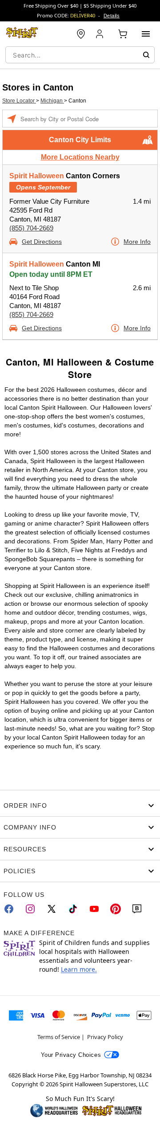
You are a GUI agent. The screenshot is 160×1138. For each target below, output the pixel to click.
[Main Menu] (146, 34)
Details (112, 15)
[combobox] (80, 55)
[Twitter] (51, 909)
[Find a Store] (81, 34)
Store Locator (19, 101)
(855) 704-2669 (31, 228)
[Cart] (123, 33)
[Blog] (137, 909)
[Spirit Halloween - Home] (22, 34)
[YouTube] (94, 909)
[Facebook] (9, 909)
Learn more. (79, 969)
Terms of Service (58, 1037)
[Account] (100, 34)
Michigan (52, 101)
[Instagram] (30, 909)
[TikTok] (73, 909)
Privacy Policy (105, 1037)
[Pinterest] (115, 909)
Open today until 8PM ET (50, 274)
